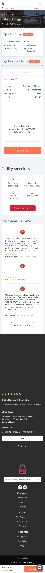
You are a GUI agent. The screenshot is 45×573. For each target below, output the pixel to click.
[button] (20, 487)
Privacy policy (22, 558)
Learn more (9, 79)
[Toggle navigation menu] (41, 3)
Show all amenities (22, 208)
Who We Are (22, 521)
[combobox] (22, 479)
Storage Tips (22, 536)
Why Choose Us (22, 517)
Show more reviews (22, 325)
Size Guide (22, 541)
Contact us (22, 150)
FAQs (22, 545)
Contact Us (22, 502)
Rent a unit (38, 8)
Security (22, 526)
